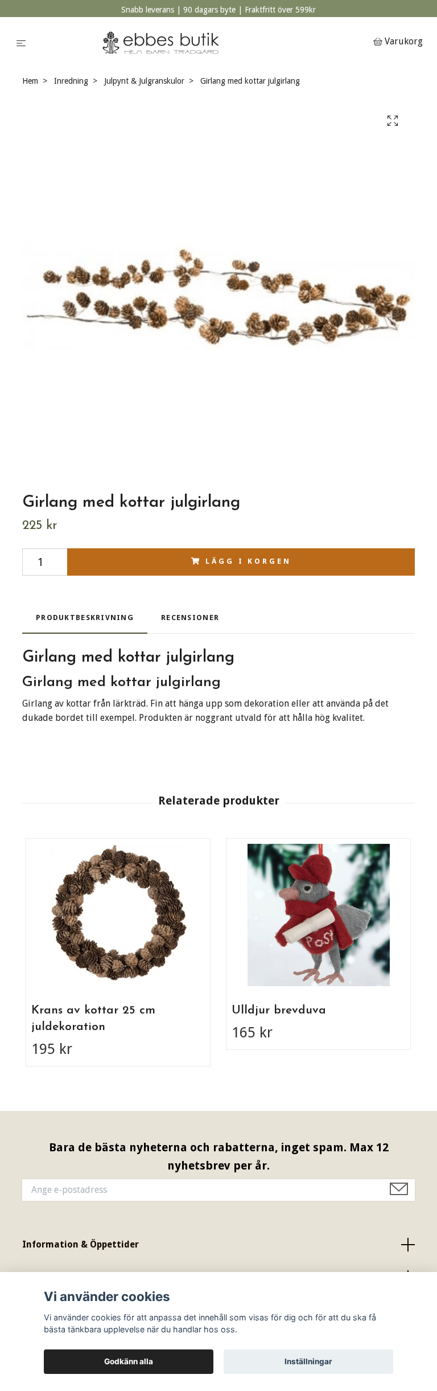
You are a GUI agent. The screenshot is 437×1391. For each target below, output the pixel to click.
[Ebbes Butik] (202, 42)
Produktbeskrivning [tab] (85, 617)
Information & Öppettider (80, 1244)
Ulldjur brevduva (279, 1010)
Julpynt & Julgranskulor (144, 80)
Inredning (71, 80)
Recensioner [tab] (190, 617)
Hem (30, 80)
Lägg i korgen (248, 561)
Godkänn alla (128, 1361)
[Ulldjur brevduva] (318, 915)
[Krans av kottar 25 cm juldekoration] (118, 915)
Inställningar (308, 1361)
